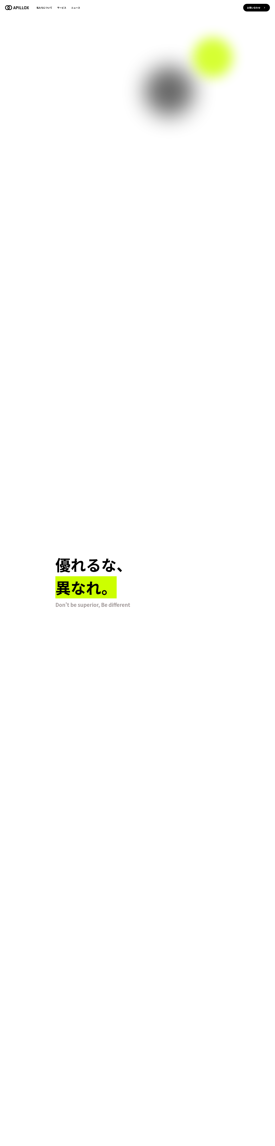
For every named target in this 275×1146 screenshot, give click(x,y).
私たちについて (44, 7)
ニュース (75, 7)
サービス (61, 7)
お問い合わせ (253, 7)
